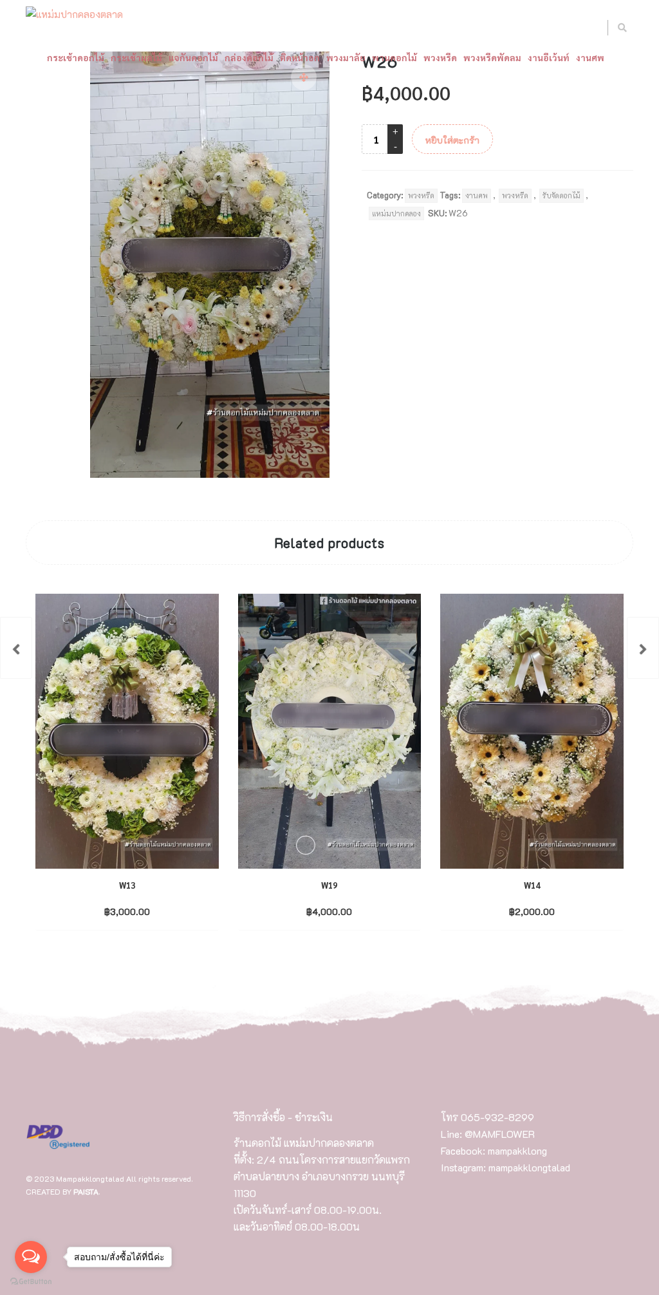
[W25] (16, 648)
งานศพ (590, 57)
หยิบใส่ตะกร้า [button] (115, 911)
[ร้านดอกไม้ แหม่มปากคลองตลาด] (74, 14)
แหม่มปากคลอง (396, 213)
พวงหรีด (440, 57)
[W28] (643, 648)
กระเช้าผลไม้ (136, 57)
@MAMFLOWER (500, 1133)
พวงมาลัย (346, 57)
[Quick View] (153, 910)
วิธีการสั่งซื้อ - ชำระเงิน (283, 1117)
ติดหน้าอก (300, 57)
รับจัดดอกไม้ (561, 195)
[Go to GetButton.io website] (30, 1282)
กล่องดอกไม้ (249, 57)
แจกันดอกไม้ (193, 57)
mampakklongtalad (529, 1167)
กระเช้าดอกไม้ (75, 57)
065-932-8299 (497, 1117)
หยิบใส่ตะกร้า (452, 140)
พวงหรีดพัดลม (492, 57)
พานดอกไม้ (394, 57)
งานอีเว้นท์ (549, 57)
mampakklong (517, 1150)
